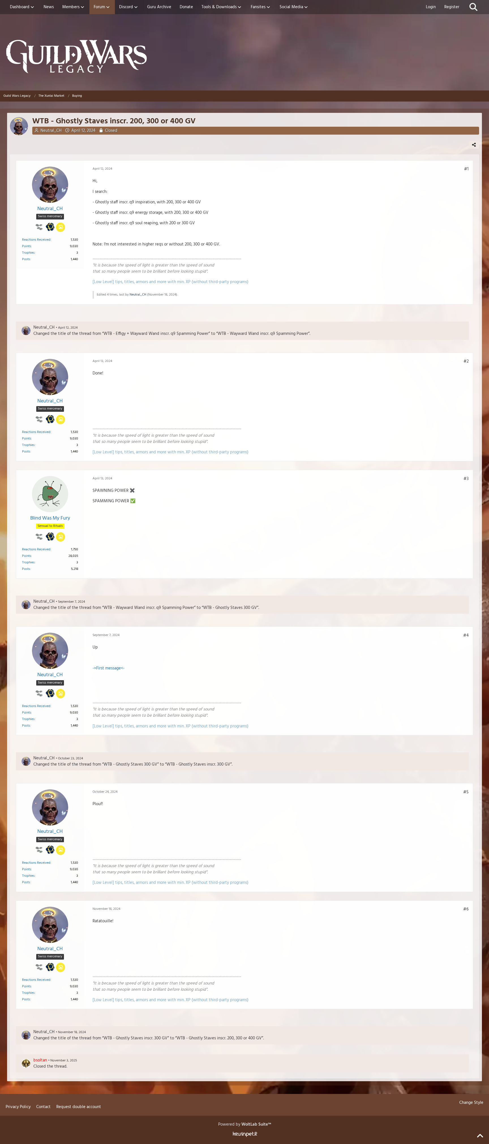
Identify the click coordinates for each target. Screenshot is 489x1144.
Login (431, 7)
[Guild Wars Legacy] (244, 56)
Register (451, 7)
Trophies (28, 253)
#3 (466, 478)
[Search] (473, 7)
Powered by (244, 1124)
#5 (466, 792)
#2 (466, 361)
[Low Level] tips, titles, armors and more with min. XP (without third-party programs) (170, 282)
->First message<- (109, 668)
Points (26, 246)
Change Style (471, 1103)
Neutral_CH (51, 130)
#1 (466, 169)
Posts (26, 259)
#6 (466, 909)
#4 (466, 635)
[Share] (474, 145)
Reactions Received (36, 240)
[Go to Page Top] (480, 1136)
